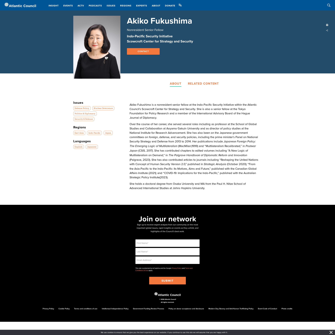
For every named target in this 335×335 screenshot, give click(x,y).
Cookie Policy (64, 308)
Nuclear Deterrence (103, 108)
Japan (108, 133)
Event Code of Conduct (267, 308)
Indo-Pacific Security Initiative (150, 36)
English (78, 146)
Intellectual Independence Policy (115, 308)
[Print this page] (327, 25)
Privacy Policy (177, 268)
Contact (143, 51)
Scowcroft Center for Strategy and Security (160, 41)
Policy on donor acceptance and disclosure (186, 308)
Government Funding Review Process (148, 308)
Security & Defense (84, 119)
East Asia (79, 133)
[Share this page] (327, 30)
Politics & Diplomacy (85, 113)
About (156, 5)
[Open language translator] (180, 5)
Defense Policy (82, 108)
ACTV (81, 5)
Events (68, 5)
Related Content (203, 83)
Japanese (91, 146)
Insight (53, 5)
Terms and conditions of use (85, 308)
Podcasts (95, 5)
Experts (141, 5)
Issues (111, 5)
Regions (125, 5)
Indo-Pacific (94, 133)
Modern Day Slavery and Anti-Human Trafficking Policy (230, 308)
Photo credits (286, 308)
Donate (170, 5)
